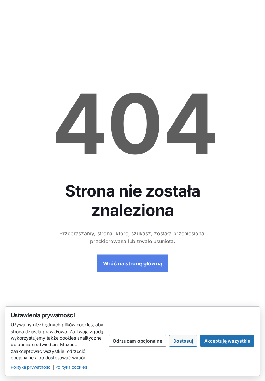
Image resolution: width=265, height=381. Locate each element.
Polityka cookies (71, 367)
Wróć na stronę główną (132, 263)
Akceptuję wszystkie (227, 341)
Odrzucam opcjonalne (137, 341)
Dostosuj (183, 341)
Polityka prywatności (31, 367)
